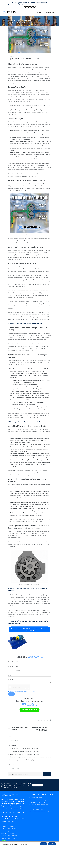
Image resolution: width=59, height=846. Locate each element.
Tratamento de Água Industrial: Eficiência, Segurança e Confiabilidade (28, 760)
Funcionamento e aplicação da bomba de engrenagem (39, 729)
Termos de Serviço (39, 692)
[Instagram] (28, 7)
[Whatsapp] (2, 816)
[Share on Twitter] (41, 720)
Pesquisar (47, 773)
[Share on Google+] (44, 720)
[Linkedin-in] (25, 7)
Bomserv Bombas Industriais (14, 22)
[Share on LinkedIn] (47, 720)
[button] (10, 642)
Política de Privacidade (30, 692)
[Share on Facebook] (38, 720)
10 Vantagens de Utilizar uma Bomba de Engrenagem (23, 748)
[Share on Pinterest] (50, 720)
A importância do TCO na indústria (20, 728)
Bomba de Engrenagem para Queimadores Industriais (23, 754)
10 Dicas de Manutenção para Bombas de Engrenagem (23, 751)
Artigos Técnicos (12, 56)
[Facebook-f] (31, 7)
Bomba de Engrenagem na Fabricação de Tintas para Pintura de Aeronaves (29, 757)
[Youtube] (34, 7)
